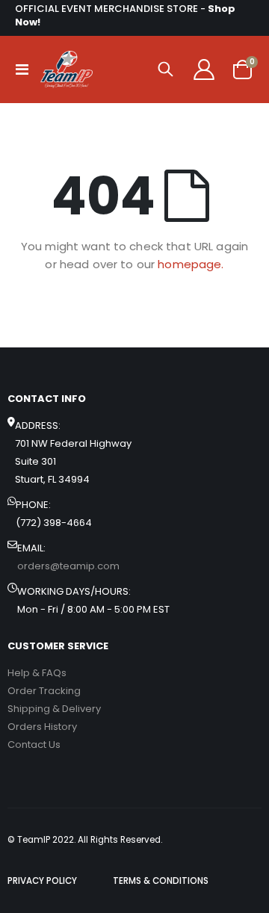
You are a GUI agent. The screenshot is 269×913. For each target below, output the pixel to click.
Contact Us (34, 744)
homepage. (190, 264)
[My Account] (203, 69)
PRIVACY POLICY (42, 881)
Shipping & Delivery (54, 709)
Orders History (42, 726)
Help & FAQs (37, 673)
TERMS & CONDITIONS (160, 881)
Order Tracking (44, 691)
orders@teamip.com (68, 566)
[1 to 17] (66, 69)
